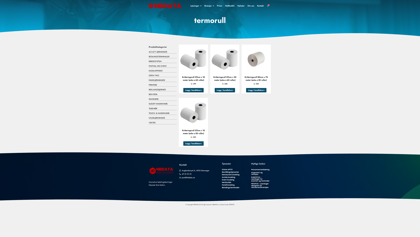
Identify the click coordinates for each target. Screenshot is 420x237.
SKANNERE (154, 99)
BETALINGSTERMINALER (159, 56)
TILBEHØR (153, 108)
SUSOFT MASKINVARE (158, 103)
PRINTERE (153, 84)
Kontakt (260, 5)
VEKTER (152, 122)
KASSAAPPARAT (156, 70)
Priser (219, 5)
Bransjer (208, 5)
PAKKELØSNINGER (157, 80)
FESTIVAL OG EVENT (158, 66)
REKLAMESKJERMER (157, 89)
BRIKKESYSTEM (155, 61)
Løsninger (194, 5)
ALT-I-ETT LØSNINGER (158, 51)
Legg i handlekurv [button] (193, 90)
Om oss (251, 5)
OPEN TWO (154, 75)
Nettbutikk (229, 5)
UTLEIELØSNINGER (157, 118)
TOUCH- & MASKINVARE (159, 113)
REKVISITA (153, 94)
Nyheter (241, 5)
